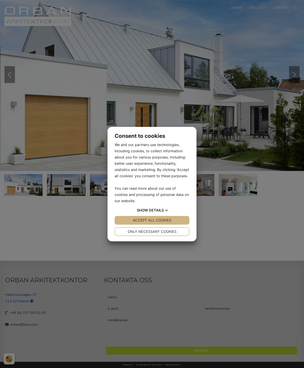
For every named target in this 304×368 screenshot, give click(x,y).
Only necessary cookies (152, 231)
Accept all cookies (152, 220)
